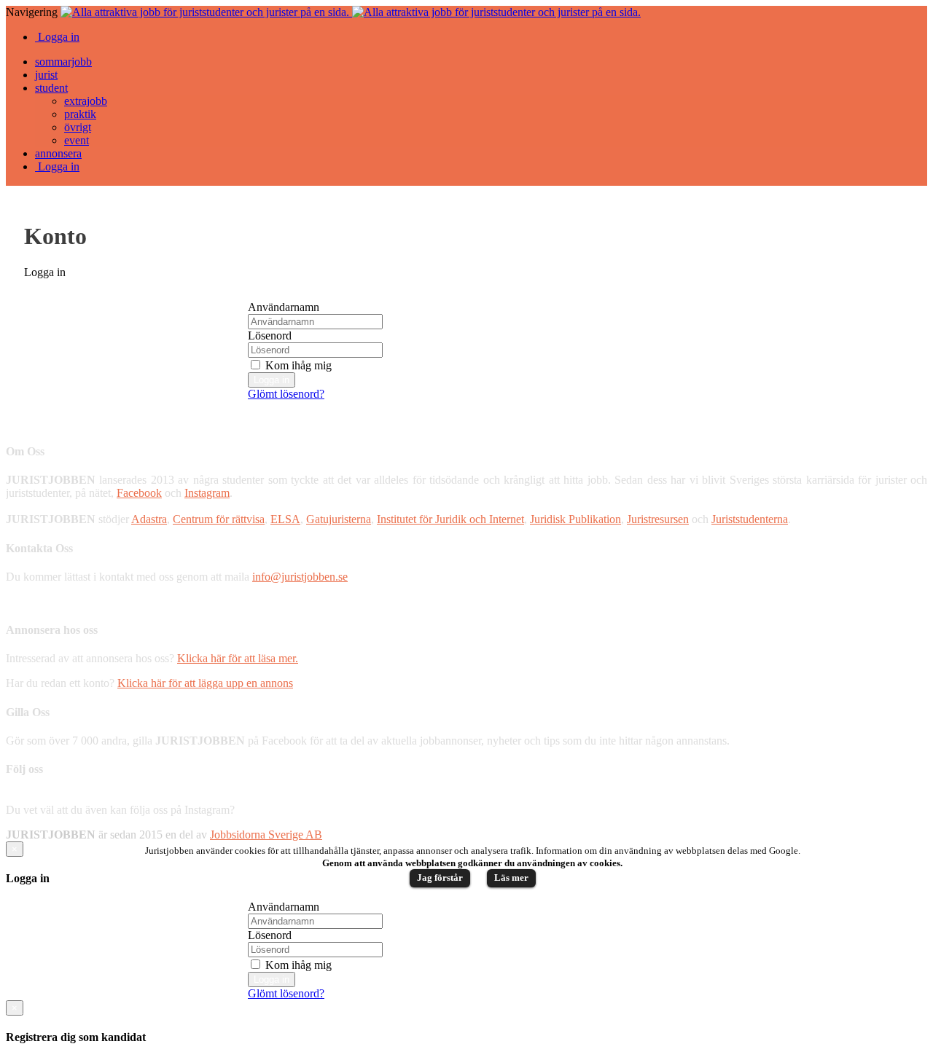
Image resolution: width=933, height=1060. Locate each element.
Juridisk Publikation (575, 519)
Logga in (57, 37)
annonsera (58, 153)
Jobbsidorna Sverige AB (266, 834)
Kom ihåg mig (297, 365)
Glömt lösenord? (286, 394)
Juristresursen (658, 519)
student (51, 88)
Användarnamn (283, 307)
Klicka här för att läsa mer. (237, 658)
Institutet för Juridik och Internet (450, 519)
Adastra (149, 519)
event (76, 140)
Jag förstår (440, 877)
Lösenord (270, 335)
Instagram (207, 493)
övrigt (77, 127)
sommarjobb (63, 61)
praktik (80, 114)
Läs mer (511, 877)
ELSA (285, 519)
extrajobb (85, 101)
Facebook (139, 493)
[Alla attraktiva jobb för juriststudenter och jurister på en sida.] (350, 12)
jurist (46, 74)
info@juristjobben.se (300, 576)
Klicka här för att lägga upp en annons (205, 683)
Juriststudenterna (749, 519)
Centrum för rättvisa (219, 519)
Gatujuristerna (338, 519)
